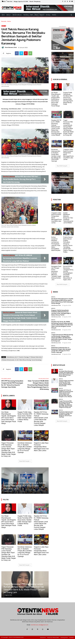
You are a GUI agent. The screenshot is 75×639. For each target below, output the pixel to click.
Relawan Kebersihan (36, 357)
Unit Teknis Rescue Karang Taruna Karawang (28, 360)
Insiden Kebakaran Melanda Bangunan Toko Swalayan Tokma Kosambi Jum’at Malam (68, 218)
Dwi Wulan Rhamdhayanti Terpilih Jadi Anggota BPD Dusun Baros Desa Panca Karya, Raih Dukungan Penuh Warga (8, 417)
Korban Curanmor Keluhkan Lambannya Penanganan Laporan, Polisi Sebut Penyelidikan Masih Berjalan (55, 243)
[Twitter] (67, 1)
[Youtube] (72, 1)
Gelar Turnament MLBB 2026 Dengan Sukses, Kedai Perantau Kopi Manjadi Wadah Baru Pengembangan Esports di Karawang (38, 385)
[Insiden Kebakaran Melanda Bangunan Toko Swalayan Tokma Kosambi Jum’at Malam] (68, 207)
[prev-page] (52, 358)
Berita (9, 21)
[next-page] (55, 358)
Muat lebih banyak (24, 461)
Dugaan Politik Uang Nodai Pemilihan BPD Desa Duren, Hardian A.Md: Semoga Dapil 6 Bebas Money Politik (25, 416)
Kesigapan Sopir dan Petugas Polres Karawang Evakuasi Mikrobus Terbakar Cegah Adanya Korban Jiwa (56, 273)
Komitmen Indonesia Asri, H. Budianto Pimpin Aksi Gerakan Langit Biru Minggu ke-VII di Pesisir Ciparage (25, 447)
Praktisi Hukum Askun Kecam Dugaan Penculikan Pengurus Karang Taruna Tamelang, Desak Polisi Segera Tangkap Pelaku (68, 244)
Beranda (3, 21)
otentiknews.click (11, 47)
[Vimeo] (70, 1)
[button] (71, 15)
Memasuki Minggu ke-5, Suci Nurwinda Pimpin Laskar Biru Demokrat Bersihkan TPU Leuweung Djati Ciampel (23, 486)
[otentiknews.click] (2, 47)
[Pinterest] (26, 53)
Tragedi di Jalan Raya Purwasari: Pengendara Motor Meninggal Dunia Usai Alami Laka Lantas (41, 446)
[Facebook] (63, 1)
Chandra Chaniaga (24, 357)
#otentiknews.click (12, 357)
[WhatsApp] (30, 53)
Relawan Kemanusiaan (8, 360)
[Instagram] (65, 1)
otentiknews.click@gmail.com (39, 625)
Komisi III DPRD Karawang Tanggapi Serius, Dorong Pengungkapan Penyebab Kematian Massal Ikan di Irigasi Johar (68, 273)
